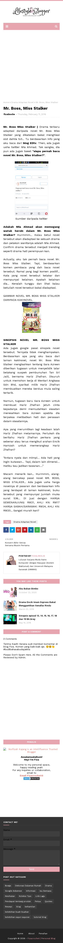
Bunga (8, 885)
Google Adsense (13, 891)
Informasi (30, 891)
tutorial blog (40, 917)
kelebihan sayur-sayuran (17, 917)
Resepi (8, 906)
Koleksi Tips (25, 896)
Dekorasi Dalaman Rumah (28, 885)
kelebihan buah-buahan (17, 912)
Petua (38, 901)
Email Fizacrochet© (31, 775)
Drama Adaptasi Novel (22, 102)
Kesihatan (10, 896)
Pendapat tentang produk (18, 901)
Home (6, 102)
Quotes (48, 901)
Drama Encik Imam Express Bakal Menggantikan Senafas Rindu (37, 604)
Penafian (43, 933)
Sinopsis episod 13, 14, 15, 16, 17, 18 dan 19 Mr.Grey (38, 617)
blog (18, 906)
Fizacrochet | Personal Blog (41, 938)
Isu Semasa (45, 891)
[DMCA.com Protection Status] (31, 779)
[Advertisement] (31, 64)
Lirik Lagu (40, 896)
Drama (48, 885)
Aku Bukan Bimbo (28, 588)
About (31, 933)
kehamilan (30, 906)
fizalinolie (9, 114)
